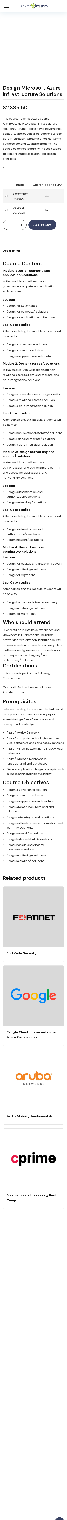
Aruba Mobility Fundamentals (29, 1116)
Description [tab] (11, 251)
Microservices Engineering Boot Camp (32, 1197)
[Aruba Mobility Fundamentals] (33, 1080)
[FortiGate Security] (33, 917)
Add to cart (42, 225)
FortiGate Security (21, 953)
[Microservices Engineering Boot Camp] (33, 1159)
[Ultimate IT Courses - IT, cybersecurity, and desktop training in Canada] (33, 6)
